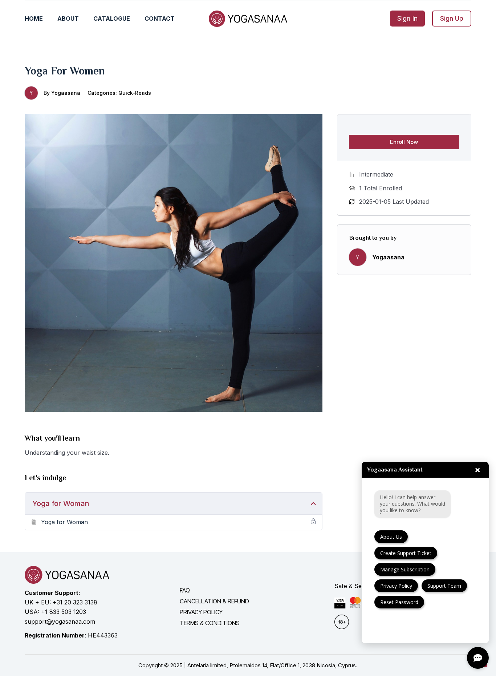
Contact (160, 18)
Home (34, 18)
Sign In (407, 18)
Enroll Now (404, 141)
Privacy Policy (396, 585)
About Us (391, 536)
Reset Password (399, 602)
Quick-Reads (134, 93)
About (68, 18)
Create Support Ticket (405, 553)
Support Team (444, 585)
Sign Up (451, 18)
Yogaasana (65, 93)
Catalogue (111, 18)
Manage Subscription (405, 569)
